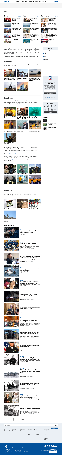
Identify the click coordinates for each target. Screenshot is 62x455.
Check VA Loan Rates (7, 430)
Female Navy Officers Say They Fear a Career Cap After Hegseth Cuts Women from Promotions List (30, 320)
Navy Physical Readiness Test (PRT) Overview (10, 117)
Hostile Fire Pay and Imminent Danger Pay (9, 221)
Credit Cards (14, 429)
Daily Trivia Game (46, 438)
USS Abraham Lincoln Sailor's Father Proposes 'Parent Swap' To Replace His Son (34, 29)
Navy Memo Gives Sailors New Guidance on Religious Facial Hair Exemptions (30, 231)
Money (26, 1)
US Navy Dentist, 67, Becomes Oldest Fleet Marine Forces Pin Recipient (16, 40)
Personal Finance (14, 430)
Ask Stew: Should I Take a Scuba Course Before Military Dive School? (34, 117)
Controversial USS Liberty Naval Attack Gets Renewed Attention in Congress (30, 307)
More (19, 16)
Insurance (17, 1)
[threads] (56, 446)
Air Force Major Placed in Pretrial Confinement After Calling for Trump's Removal (52, 128)
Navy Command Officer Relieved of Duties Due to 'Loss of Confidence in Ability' (34, 35)
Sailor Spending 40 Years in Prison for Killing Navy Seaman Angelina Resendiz (29, 282)
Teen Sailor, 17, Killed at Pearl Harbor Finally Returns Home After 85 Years (30, 409)
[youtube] (45, 446)
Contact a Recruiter (22, 429)
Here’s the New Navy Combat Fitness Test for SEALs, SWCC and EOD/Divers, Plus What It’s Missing (22, 117)
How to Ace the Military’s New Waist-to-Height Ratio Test (34, 19)
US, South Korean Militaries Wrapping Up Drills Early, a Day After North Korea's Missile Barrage (52, 124)
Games (45, 434)
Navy (36, 430)
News (40, 1)
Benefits (36, 1)
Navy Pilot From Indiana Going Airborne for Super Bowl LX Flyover (9, 79)
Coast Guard (37, 434)
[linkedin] (54, 446)
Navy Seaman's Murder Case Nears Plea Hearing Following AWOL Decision (29, 396)
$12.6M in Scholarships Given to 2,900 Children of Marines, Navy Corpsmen (16, 19)
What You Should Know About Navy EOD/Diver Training (22, 131)
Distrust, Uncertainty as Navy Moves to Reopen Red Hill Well (16, 29)
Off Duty (45, 433)
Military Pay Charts (14, 433)
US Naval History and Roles (8, 173)
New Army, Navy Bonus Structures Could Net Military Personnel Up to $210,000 (52, 24)
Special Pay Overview (7, 208)
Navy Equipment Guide (12, 153)
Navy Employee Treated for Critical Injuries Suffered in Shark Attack (30, 269)
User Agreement (14, 451)
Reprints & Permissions (8, 451)
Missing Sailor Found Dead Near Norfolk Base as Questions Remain (16, 24)
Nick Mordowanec (14, 20)
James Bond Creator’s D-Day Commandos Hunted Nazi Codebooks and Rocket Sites (29, 358)
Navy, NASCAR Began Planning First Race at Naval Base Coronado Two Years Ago (16, 35)
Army (36, 429)
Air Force (9, 447)
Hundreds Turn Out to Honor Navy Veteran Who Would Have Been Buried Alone (22, 93)
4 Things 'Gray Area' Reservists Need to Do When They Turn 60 (52, 40)
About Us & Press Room (8, 450)
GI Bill (28, 430)
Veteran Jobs (45, 430)
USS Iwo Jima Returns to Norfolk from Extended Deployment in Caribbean (28, 295)
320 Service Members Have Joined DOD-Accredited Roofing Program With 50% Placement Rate (52, 35)
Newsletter (13, 450)
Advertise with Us (21, 450)
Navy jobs (12, 159)
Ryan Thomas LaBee (51, 20)
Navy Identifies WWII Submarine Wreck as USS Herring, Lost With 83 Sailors (29, 384)
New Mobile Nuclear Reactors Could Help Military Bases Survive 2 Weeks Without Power (29, 334)
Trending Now (45, 117)
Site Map (6, 452)
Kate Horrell (50, 41)
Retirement (29, 434)
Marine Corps (37, 433)
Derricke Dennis (51, 36)
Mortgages (21, 1)
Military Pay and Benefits (31, 429)
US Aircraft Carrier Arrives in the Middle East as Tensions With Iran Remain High (34, 79)
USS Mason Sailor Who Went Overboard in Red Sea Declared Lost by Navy (10, 93)
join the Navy (34, 157)
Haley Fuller (13, 25)
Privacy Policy (48, 97)
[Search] (52, 1)
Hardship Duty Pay (20, 208)
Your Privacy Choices (23, 451)
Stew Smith (32, 20)
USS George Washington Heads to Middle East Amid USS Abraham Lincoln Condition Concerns (34, 24)
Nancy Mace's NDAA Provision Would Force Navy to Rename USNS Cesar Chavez (30, 257)
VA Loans (5, 429)
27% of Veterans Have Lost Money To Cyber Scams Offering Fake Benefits (52, 120)
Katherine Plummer (33, 25)
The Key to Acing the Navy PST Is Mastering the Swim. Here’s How (34, 40)
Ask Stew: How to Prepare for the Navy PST (22, 79)
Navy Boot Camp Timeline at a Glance (34, 186)
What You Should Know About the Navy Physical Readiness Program (34, 131)
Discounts (29, 435)
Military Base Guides (46, 429)
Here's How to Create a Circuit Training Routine (9, 143)
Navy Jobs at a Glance (32, 173)
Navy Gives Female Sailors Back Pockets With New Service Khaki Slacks (52, 19)
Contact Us (16, 450)
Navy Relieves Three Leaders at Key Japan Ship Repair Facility (29, 345)
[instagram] (49, 446)
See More (22, 419)
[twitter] (52, 446)
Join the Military (30, 1)
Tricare (29, 433)
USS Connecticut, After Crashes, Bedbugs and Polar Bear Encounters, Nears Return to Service (30, 371)
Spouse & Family (46, 439)
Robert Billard (14, 41)
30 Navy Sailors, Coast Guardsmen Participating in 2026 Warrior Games (28, 244)
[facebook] (47, 446)
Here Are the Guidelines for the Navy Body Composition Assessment (10, 131)
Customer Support (53, 452)
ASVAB (21, 430)
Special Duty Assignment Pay (33, 208)
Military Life (44, 1)
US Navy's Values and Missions (21, 173)
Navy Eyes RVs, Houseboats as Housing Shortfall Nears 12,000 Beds (52, 29)
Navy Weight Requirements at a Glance (22, 186)
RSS (27, 451)
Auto (44, 435)
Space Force (37, 435)
